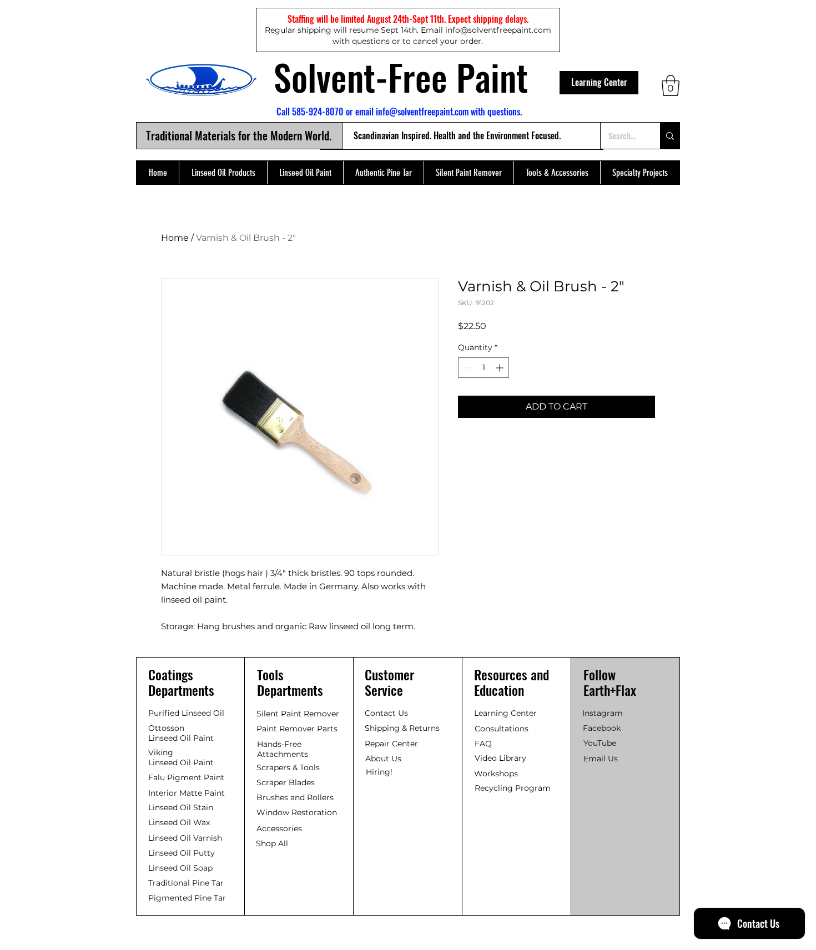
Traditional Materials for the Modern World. (238, 135)
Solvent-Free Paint (401, 76)
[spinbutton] (483, 367)
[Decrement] (467, 367)
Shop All (272, 843)
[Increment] (500, 367)
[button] (670, 85)
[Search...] (669, 136)
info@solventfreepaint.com (422, 111)
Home (175, 238)
